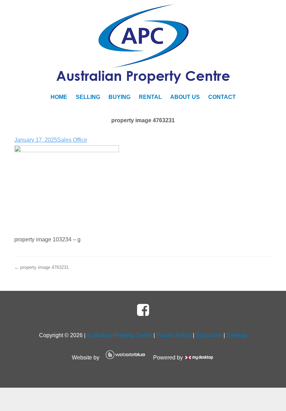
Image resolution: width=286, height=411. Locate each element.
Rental (150, 97)
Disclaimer (209, 335)
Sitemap (236, 335)
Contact (222, 97)
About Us (185, 97)
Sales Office (72, 140)
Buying (119, 97)
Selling (88, 97)
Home (59, 97)
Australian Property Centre (119, 335)
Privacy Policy (173, 335)
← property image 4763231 (41, 267)
